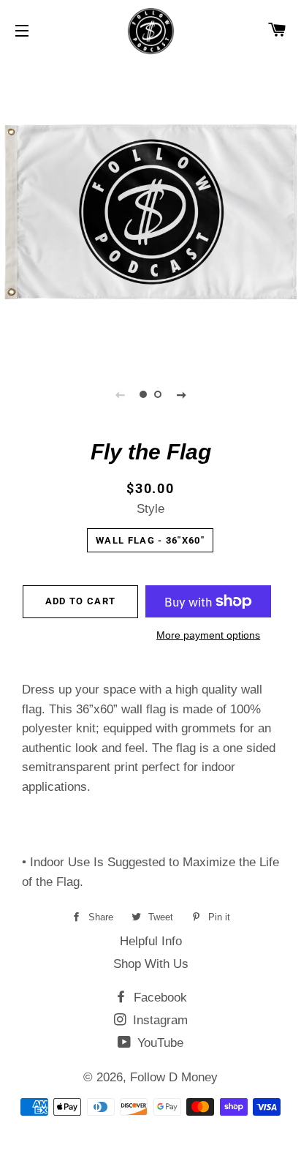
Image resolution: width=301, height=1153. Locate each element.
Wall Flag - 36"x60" (150, 540)
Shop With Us (150, 964)
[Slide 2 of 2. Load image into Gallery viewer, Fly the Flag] (157, 394)
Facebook (158, 997)
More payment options (208, 635)
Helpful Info (151, 941)
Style (150, 509)
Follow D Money (174, 1077)
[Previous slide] (120, 394)
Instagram (158, 1020)
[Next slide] (181, 394)
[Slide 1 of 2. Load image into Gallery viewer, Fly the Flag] (143, 394)
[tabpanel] (150, 209)
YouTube (158, 1043)
